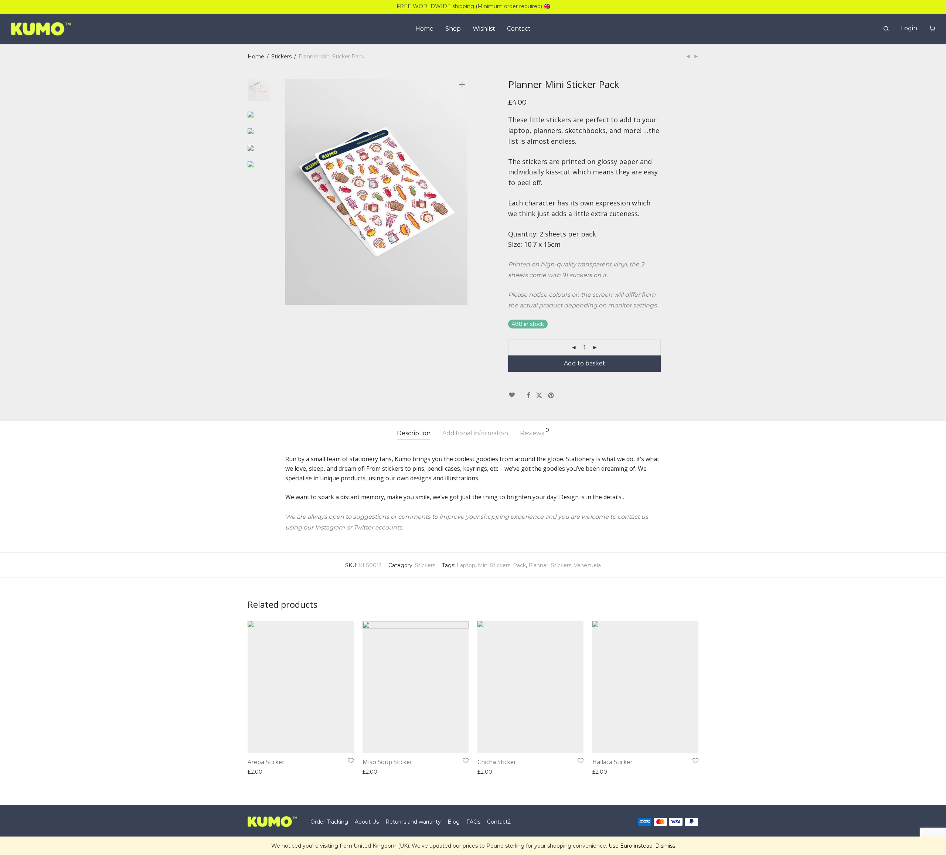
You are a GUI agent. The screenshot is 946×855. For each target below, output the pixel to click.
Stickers (281, 56)
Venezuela (587, 565)
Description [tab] (414, 433)
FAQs (473, 821)
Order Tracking (329, 821)
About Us (367, 821)
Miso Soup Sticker (387, 762)
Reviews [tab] (534, 432)
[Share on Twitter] (539, 395)
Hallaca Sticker (612, 762)
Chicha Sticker (496, 762)
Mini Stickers (494, 565)
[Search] (886, 29)
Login (909, 28)
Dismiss (665, 845)
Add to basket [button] (263, 772)
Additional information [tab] (475, 433)
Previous (290, 191)
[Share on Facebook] (528, 395)
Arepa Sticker (266, 762)
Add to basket (584, 363)
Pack (519, 565)
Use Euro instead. (631, 845)
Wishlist (484, 28)
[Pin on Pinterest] (551, 395)
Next (463, 191)
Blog (454, 821)
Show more (300, 772)
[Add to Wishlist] (514, 395)
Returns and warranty (413, 821)
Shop (453, 28)
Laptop (466, 565)
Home (424, 28)
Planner (538, 565)
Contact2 (499, 821)
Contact (519, 28)
